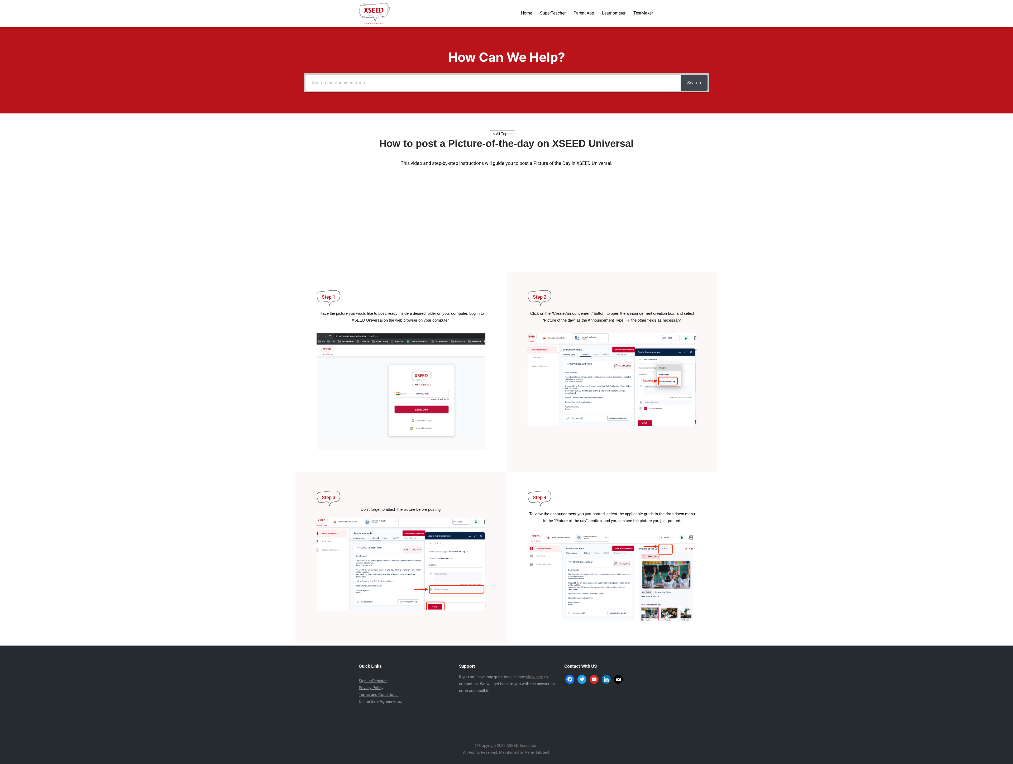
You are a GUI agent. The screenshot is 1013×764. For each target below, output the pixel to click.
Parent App (584, 13)
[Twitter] (581, 678)
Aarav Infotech (537, 752)
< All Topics (502, 133)
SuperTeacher (553, 13)
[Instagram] (594, 678)
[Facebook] (569, 678)
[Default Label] (606, 678)
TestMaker (643, 13)
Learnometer (613, 13)
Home (526, 13)
